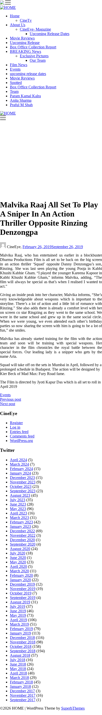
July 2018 (17, 660)
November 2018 (22, 642)
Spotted (16, 82)
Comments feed (22, 436)
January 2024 (20, 473)
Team (14, 91)
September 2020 (22, 544)
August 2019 (20, 602)
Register (16, 423)
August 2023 (20, 495)
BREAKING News (25, 51)
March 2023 (19, 518)
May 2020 (18, 562)
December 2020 (22, 540)
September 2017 (22, 700)
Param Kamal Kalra (25, 96)
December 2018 (22, 638)
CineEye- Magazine (35, 29)
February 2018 (21, 682)
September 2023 (22, 491)
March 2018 (19, 677)
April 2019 (18, 620)
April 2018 (18, 673)
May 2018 (18, 669)
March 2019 (19, 624)
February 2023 (21, 522)
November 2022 (22, 535)
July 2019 (17, 606)
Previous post (10, 399)
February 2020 (21, 575)
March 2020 (19, 571)
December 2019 (22, 584)
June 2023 (18, 504)
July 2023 (17, 500)
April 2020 (18, 566)
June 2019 (18, 611)
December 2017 (22, 691)
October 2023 (20, 486)
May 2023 (18, 509)
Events (15, 69)
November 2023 (22, 482)
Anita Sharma (20, 100)
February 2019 (21, 629)
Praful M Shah (21, 105)
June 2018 (18, 664)
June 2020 (18, 558)
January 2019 (20, 633)
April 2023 (18, 513)
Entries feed (19, 432)
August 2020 (20, 549)
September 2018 (22, 651)
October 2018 (20, 646)
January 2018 (20, 686)
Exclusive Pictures (34, 56)
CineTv (26, 20)
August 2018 (20, 655)
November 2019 (22, 589)
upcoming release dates (28, 74)
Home (15, 16)
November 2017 (22, 695)
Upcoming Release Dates (49, 34)
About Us (17, 25)
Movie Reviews (22, 38)
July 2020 (17, 553)
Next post (7, 404)
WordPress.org (21, 440)
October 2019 (20, 593)
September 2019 (22, 598)
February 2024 (21, 469)
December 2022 (22, 531)
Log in (15, 427)
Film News (18, 65)
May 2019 (18, 615)
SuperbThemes (73, 708)
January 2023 (20, 526)
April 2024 (18, 460)
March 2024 (19, 464)
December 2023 (22, 478)
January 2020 (20, 580)
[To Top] (1, 713)
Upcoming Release (25, 42)
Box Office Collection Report (33, 47)
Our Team (38, 60)
